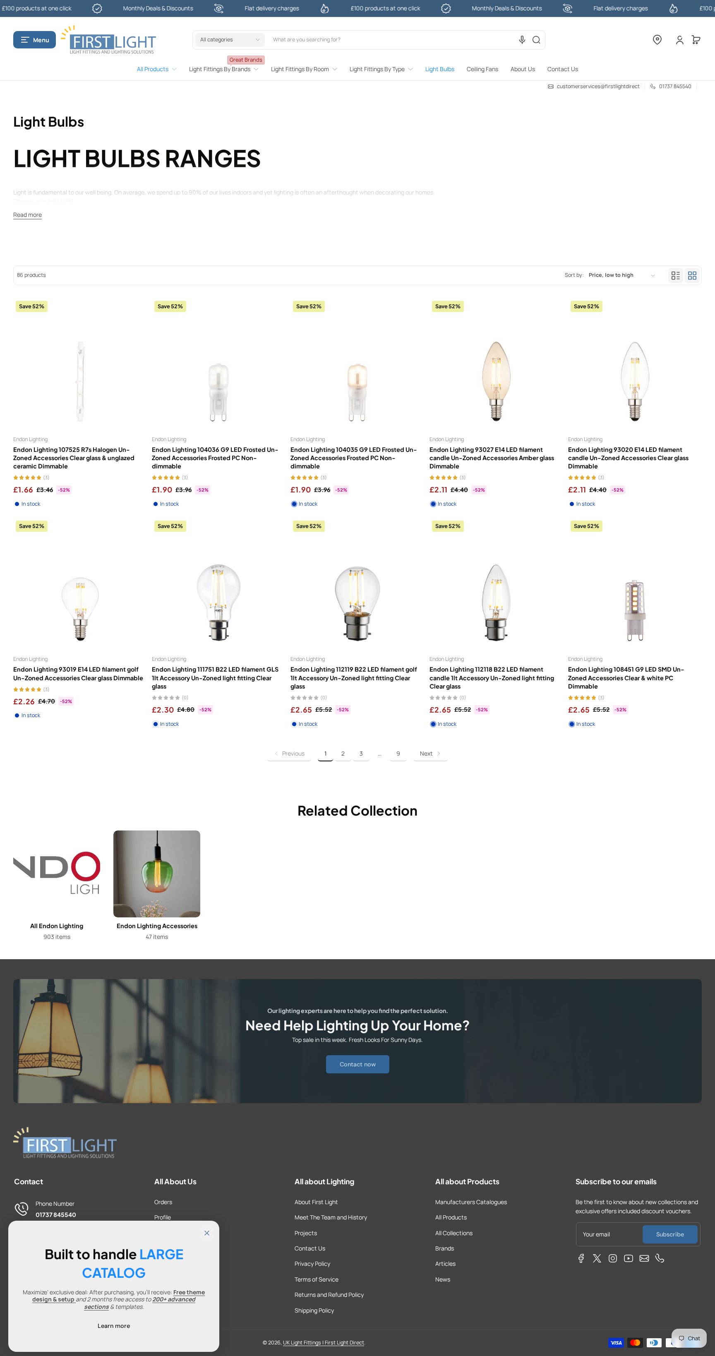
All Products (451, 1217)
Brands (444, 1248)
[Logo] (108, 40)
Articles (445, 1263)
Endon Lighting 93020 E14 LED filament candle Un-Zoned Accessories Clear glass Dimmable (628, 458)
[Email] (644, 1258)
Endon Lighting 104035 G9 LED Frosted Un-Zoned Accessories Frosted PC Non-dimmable (353, 458)
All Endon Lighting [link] (56, 925)
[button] (34, 39)
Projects (306, 1233)
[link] (160, 69)
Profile (162, 1217)
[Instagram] (613, 1258)
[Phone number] (660, 1258)
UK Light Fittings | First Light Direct (323, 1342)
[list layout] (675, 275)
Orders (163, 1202)
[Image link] (56, 888)
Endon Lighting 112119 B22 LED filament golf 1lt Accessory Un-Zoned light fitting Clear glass (353, 677)
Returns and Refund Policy (329, 1294)
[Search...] (536, 39)
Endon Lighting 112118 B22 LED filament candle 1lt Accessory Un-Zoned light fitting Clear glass (491, 677)
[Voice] (522, 39)
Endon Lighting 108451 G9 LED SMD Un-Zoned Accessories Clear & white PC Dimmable (626, 677)
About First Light (316, 1202)
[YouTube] (628, 1258)
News (442, 1279)
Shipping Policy (314, 1310)
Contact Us (310, 1248)
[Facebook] (581, 1258)
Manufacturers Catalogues (471, 1202)
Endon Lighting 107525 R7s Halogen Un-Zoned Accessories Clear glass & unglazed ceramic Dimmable (73, 458)
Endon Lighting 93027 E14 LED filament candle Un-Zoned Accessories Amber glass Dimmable (491, 458)
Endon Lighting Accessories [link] (157, 925)
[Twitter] (597, 1258)
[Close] (206, 1233)
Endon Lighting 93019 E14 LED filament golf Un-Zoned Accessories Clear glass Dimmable (78, 673)
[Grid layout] (692, 275)
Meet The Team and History (331, 1217)
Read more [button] (27, 214)
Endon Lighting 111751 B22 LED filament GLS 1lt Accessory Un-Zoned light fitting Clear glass (215, 677)
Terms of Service (316, 1279)
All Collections (454, 1233)
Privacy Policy (312, 1263)
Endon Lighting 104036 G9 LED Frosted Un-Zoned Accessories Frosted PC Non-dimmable (215, 458)
